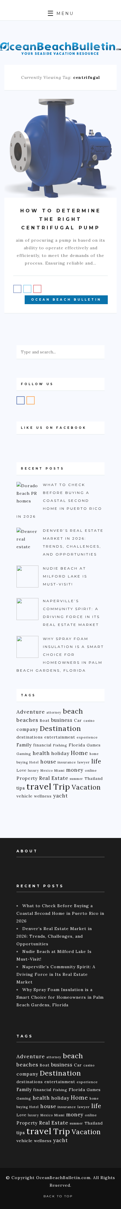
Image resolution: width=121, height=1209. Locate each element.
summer (76, 779)
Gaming (23, 753)
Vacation (86, 787)
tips (20, 788)
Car (78, 720)
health (41, 753)
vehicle (24, 796)
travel (39, 786)
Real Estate (53, 778)
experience (87, 737)
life (96, 761)
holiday (60, 753)
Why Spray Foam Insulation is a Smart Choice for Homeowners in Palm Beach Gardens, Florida (60, 997)
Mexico (47, 770)
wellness (43, 796)
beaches (27, 720)
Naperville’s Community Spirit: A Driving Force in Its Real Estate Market (55, 974)
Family (24, 745)
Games (94, 745)
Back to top (59, 1196)
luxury (33, 770)
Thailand (94, 778)
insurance (67, 762)
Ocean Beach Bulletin (66, 300)
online (91, 770)
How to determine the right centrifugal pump (60, 219)
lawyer (84, 762)
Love (21, 770)
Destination (60, 728)
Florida (77, 745)
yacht (60, 796)
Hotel (34, 762)
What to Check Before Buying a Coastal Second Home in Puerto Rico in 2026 (60, 913)
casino (89, 721)
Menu (64, 13)
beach (73, 711)
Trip (61, 786)
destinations (29, 737)
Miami (59, 770)
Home (79, 752)
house (48, 761)
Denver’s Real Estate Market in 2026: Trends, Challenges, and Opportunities (54, 936)
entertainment (59, 737)
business (62, 720)
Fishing (60, 745)
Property (27, 778)
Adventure (30, 711)
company (27, 729)
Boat (45, 720)
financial (42, 745)
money (74, 770)
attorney (53, 712)
